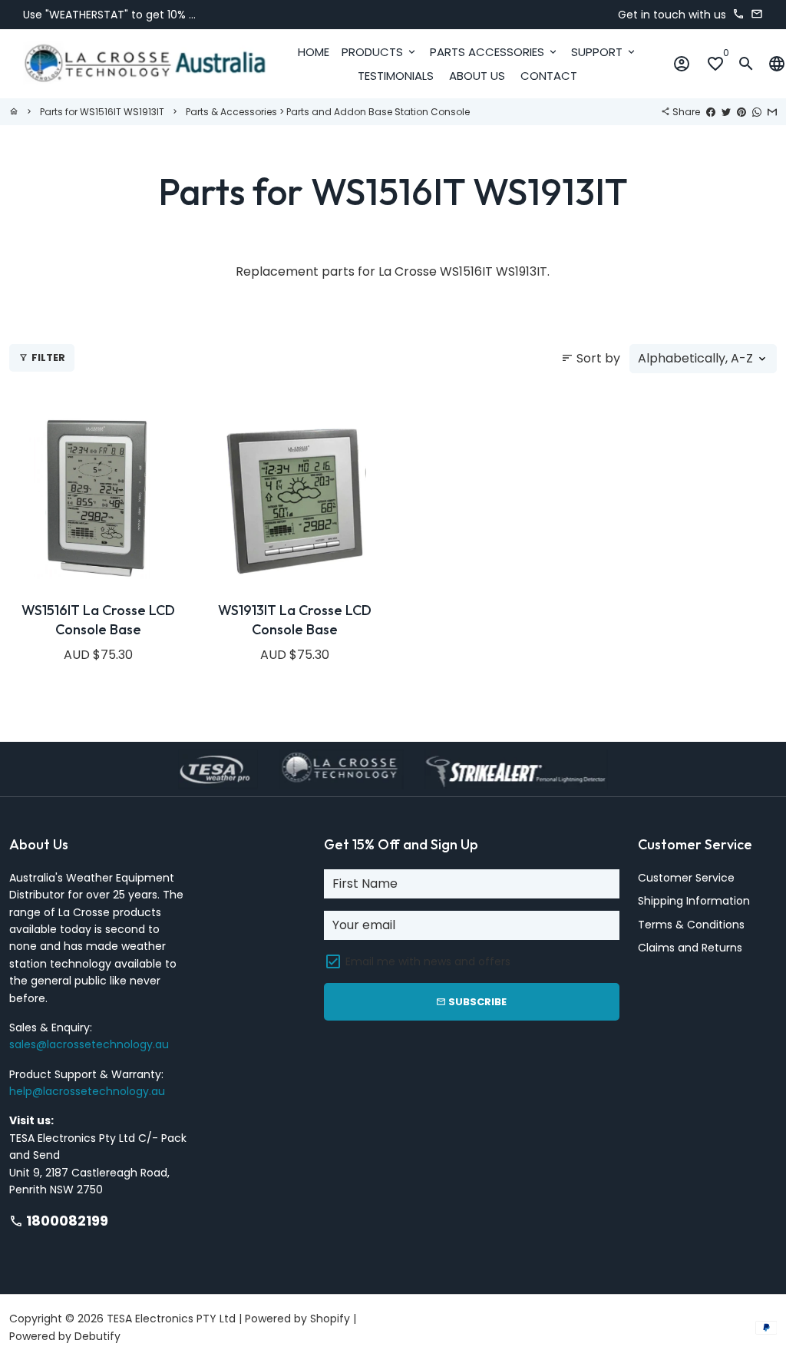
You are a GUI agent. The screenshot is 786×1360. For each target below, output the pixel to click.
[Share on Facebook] (710, 111)
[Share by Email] (772, 111)
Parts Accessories (494, 52)
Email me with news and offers (427, 961)
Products (380, 52)
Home (313, 52)
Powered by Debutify (65, 1336)
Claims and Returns (690, 947)
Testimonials (396, 76)
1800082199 (58, 1220)
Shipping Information (694, 900)
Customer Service (686, 877)
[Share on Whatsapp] (756, 111)
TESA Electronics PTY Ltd (171, 1318)
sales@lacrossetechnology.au (89, 1044)
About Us (477, 76)
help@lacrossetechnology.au (87, 1091)
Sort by (590, 358)
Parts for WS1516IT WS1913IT (102, 111)
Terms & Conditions (691, 924)
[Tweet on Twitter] (726, 111)
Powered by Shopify (297, 1318)
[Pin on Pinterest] (741, 111)
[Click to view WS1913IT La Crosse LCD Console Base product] (295, 499)
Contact (548, 76)
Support (604, 52)
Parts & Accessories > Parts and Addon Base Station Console (328, 111)
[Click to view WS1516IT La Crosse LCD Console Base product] (98, 499)
